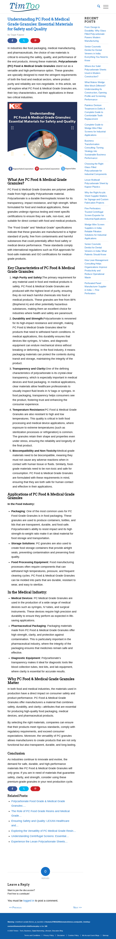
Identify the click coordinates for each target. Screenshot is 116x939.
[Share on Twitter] (24, 40)
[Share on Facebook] (12, 40)
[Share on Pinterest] (35, 40)
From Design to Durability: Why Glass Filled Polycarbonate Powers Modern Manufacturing (95, 34)
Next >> (77, 907)
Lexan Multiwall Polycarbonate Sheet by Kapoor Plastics (96, 183)
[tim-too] (25, 7)
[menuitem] (97, 7)
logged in (28, 900)
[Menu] (104, 7)
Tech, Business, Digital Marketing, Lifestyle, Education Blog (41, 931)
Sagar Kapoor (17, 35)
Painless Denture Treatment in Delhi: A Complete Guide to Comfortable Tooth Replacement (95, 112)
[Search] (97, 7)
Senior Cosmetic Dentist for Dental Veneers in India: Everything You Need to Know (96, 53)
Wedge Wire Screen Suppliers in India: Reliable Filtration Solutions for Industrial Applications (95, 231)
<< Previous (15, 907)
